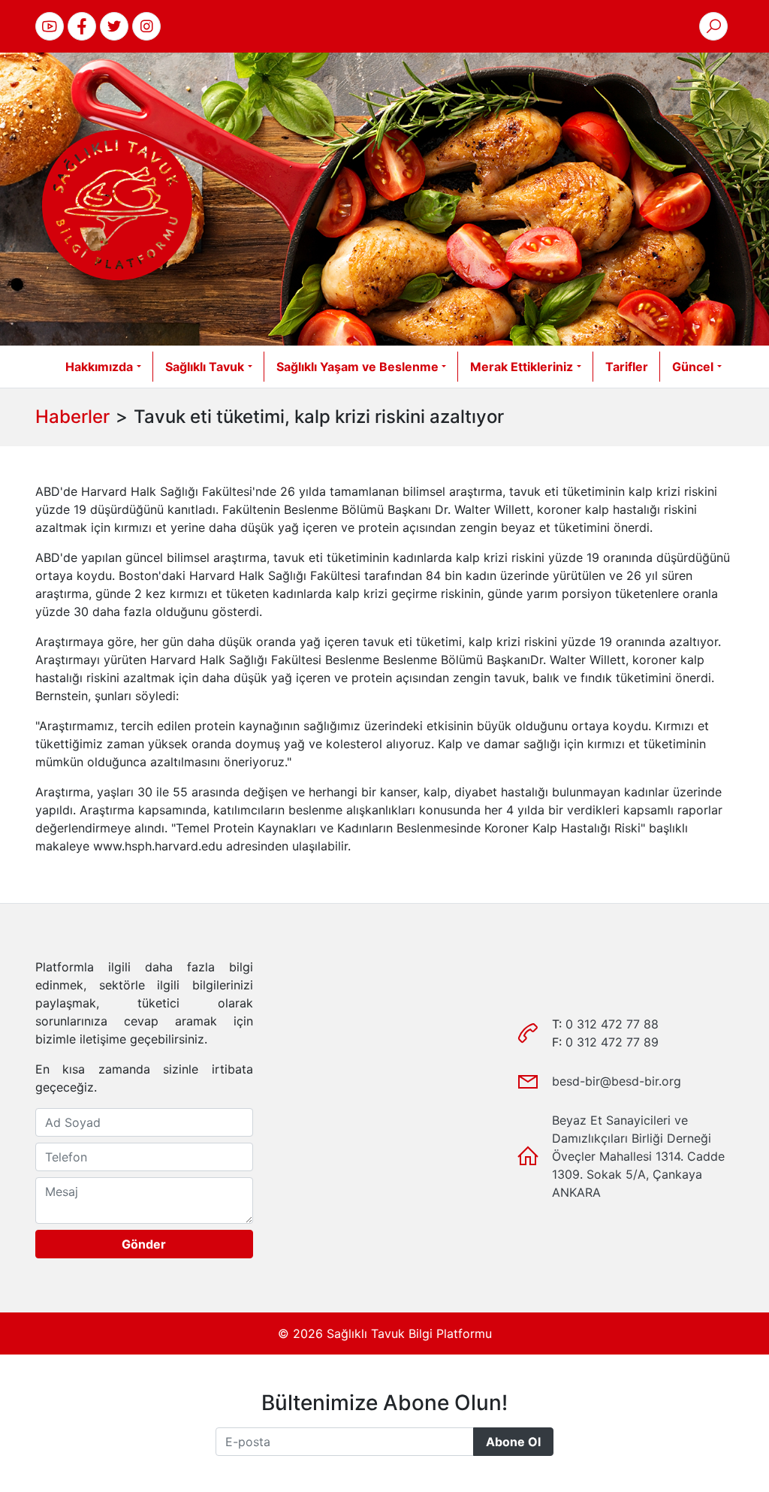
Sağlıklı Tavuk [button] (204, 366)
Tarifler (626, 366)
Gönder (144, 1244)
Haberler (72, 416)
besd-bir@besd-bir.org (616, 1081)
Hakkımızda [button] (99, 366)
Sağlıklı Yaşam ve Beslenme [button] (357, 366)
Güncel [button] (692, 366)
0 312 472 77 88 (612, 1023)
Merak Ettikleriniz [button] (521, 366)
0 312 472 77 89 (612, 1042)
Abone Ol (513, 1441)
